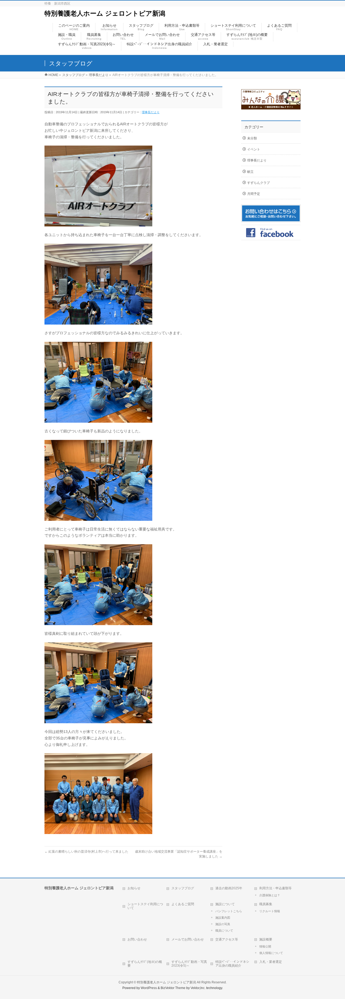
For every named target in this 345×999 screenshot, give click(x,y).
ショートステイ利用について (145, 906)
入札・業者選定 (270, 962)
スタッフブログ (182, 888)
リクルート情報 (269, 911)
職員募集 (265, 904)
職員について (224, 930)
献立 (250, 172)
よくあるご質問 (182, 904)
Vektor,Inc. (198, 988)
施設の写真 (222, 924)
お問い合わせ (137, 939)
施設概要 (265, 939)
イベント (253, 149)
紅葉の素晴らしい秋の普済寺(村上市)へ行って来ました (86, 851)
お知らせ (133, 888)
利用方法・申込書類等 (275, 888)
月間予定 (253, 194)
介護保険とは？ (269, 895)
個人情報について (271, 953)
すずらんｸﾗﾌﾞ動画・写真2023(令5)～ (189, 963)
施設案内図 (222, 917)
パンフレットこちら (228, 911)
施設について (225, 904)
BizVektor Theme (173, 988)
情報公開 (265, 946)
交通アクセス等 (226, 939)
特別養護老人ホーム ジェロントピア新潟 (104, 13)
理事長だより (151, 112)
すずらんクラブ (258, 183)
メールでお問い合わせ (187, 939)
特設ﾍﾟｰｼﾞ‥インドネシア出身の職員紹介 (232, 963)
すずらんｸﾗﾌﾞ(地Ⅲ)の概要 (144, 963)
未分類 (252, 138)
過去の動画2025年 (228, 888)
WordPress (149, 988)
